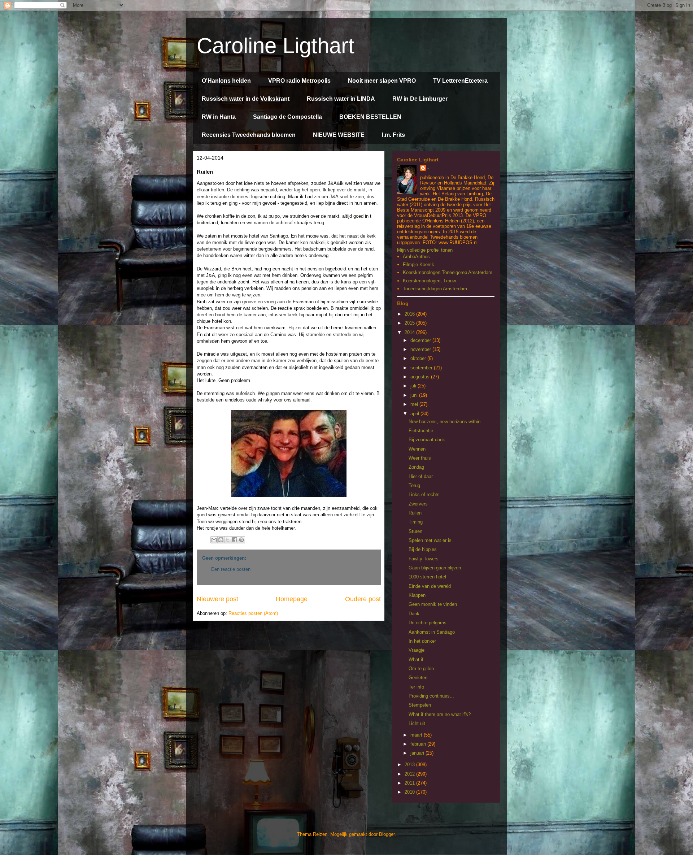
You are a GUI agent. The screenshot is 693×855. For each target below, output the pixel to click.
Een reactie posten (230, 569)
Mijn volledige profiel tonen (425, 250)
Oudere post (363, 599)
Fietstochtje (421, 430)
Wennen (417, 449)
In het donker (422, 641)
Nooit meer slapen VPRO (382, 81)
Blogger (387, 834)
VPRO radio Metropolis (299, 81)
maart (417, 735)
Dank (414, 613)
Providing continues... (431, 696)
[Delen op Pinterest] (241, 539)
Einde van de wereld (430, 586)
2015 (410, 323)
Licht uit (417, 723)
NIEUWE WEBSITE (339, 135)
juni (414, 395)
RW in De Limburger (420, 99)
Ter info (416, 687)
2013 (410, 764)
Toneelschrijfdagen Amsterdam (435, 288)
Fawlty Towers (424, 558)
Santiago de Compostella (287, 117)
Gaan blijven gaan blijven (435, 567)
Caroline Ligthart (275, 46)
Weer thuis (420, 458)
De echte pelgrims (427, 622)
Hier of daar (421, 476)
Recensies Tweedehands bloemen (249, 135)
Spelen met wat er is (430, 540)
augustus (420, 376)
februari (418, 744)
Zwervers (418, 504)
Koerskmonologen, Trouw (429, 280)
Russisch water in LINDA (341, 99)
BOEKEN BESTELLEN (370, 117)
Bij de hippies (423, 549)
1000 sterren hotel (427, 577)
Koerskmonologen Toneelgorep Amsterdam (447, 272)
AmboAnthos (416, 256)
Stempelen (420, 705)
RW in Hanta (219, 117)
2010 (410, 792)
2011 (410, 783)
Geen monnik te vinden (433, 604)
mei (414, 404)
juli (414, 386)
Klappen (417, 595)
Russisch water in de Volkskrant (245, 99)
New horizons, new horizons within (444, 421)
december (421, 340)
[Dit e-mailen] (214, 539)
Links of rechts (424, 494)
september (422, 367)
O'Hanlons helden (226, 81)
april (415, 413)
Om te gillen (421, 668)
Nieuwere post (217, 599)
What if (416, 659)
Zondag (416, 467)
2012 (410, 774)
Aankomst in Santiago (432, 632)
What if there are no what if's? (440, 714)
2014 (410, 332)
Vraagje (416, 650)
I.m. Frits (393, 135)
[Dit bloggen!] (221, 539)
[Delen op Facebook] (234, 539)
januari (418, 753)
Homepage (292, 599)
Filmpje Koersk (418, 264)
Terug (414, 485)
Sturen (415, 531)
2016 (410, 314)
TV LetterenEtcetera (460, 81)
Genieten (418, 677)
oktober (418, 358)
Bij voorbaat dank (427, 439)
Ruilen (415, 513)
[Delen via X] (227, 539)
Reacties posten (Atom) (253, 613)
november (421, 349)
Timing (416, 522)
